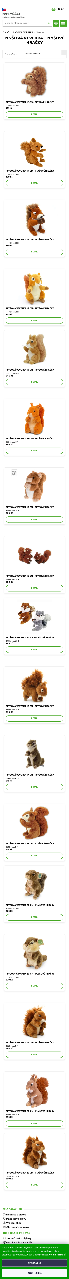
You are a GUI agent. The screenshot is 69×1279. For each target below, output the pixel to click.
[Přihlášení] (56, 23)
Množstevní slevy (16, 1218)
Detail (34, 114)
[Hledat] (49, 23)
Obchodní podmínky (17, 1227)
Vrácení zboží (14, 1223)
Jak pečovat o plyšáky (18, 1238)
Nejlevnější (10, 54)
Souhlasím (35, 1273)
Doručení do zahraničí (19, 1242)
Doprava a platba (16, 1214)
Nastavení (34, 1263)
